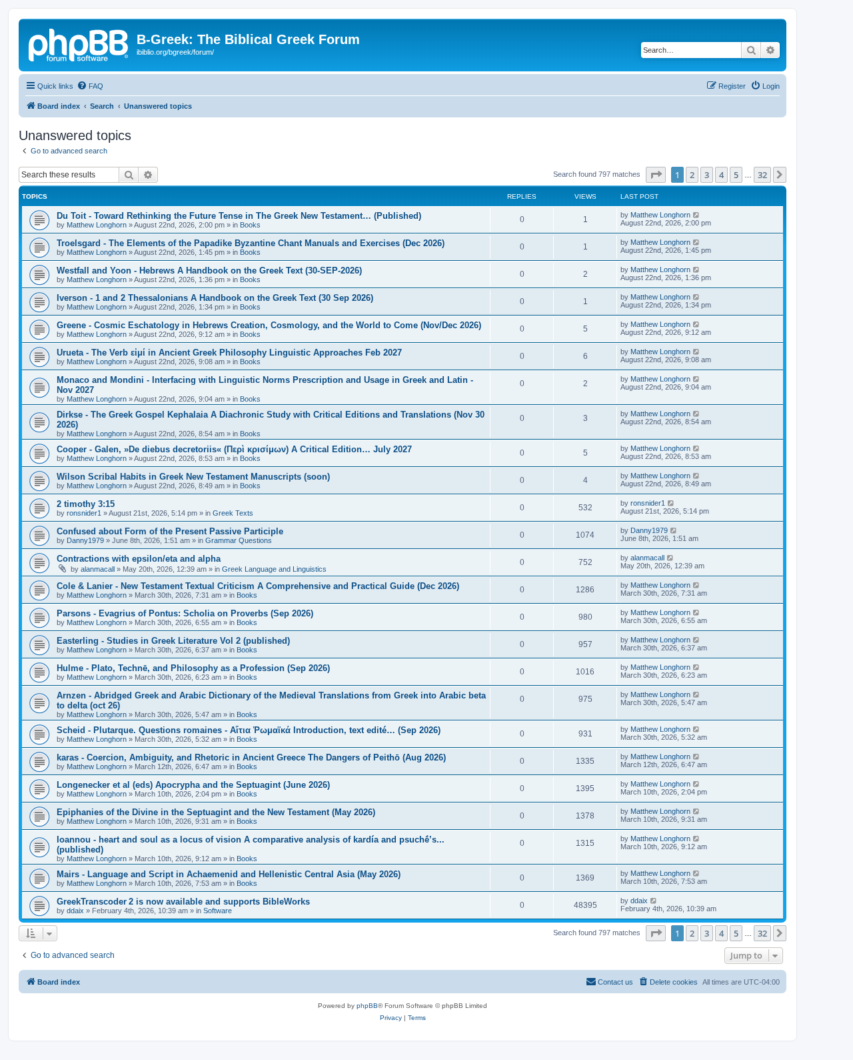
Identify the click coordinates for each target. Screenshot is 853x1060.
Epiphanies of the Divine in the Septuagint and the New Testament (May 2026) (216, 812)
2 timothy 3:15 (86, 504)
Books (250, 225)
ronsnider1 (84, 513)
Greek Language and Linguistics (274, 569)
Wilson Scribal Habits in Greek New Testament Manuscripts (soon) (193, 477)
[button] (656, 175)
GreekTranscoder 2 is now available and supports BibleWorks (183, 902)
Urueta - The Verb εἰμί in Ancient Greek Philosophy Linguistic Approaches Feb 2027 (229, 353)
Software (217, 911)
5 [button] (736, 175)
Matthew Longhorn (97, 225)
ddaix (75, 911)
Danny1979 (85, 540)
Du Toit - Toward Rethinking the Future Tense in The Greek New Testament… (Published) (239, 216)
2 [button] (692, 175)
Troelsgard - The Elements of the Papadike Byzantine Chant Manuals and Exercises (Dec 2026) (250, 243)
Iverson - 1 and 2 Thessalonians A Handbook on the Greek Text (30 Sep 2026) (215, 298)
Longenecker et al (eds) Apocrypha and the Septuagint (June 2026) (193, 785)
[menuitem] (90, 86)
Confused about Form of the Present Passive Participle (170, 531)
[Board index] (79, 43)
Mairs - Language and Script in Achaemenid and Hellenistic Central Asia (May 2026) (229, 874)
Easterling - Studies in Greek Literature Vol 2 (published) (173, 641)
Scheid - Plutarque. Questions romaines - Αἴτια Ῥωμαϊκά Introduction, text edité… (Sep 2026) (248, 730)
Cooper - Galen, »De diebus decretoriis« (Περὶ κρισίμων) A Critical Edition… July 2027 (234, 449)
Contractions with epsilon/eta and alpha (139, 559)
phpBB (367, 1005)
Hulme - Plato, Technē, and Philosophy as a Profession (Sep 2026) (193, 668)
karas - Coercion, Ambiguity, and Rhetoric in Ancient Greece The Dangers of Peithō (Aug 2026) (251, 757)
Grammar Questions (238, 540)
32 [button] (762, 175)
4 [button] (721, 175)
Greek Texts (233, 513)
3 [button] (706, 175)
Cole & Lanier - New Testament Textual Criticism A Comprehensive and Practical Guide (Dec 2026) (258, 586)
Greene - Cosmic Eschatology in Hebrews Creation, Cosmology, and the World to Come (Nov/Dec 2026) (269, 325)
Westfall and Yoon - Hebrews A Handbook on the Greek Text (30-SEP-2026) (209, 271)
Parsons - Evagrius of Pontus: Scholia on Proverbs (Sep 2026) (185, 613)
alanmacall (98, 569)
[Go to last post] (696, 215)
